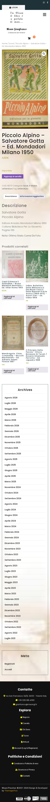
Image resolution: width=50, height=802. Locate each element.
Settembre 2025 (13, 453)
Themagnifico (11, 791)
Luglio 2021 (10, 638)
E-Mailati (33, 185)
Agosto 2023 (11, 565)
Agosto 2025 (11, 459)
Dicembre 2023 (12, 543)
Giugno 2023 (11, 576)
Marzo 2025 (10, 481)
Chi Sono (26, 729)
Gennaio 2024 (12, 537)
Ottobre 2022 (11, 621)
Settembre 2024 (13, 498)
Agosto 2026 (11, 397)
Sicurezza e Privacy (26, 770)
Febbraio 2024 (12, 532)
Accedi (8, 669)
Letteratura (7, 188)
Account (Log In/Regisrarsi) (26, 748)
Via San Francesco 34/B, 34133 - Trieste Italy (26, 696)
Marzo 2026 (10, 420)
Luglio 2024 (10, 509)
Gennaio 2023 (12, 604)
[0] (29, 38)
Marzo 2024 (10, 526)
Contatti (26, 776)
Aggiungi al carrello (12, 176)
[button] (44, 53)
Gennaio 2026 (12, 431)
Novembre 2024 (13, 487)
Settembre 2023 (13, 560)
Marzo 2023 (10, 593)
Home (4, 43)
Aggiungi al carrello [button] (9, 297)
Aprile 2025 (10, 476)
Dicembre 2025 (12, 436)
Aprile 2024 (10, 520)
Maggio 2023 (11, 582)
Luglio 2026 (10, 403)
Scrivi (26, 736)
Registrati (10, 663)
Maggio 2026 (11, 408)
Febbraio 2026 (12, 425)
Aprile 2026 (10, 414)
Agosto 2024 (11, 504)
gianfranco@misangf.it (26, 704)
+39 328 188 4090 (26, 700)
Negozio (26, 717)
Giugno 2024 (11, 515)
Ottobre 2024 (11, 492)
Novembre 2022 (13, 616)
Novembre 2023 (13, 548)
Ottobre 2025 (11, 448)
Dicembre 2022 (12, 610)
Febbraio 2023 (12, 599)
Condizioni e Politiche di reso (25, 763)
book (11, 43)
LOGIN (15, 7)
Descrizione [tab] (11, 196)
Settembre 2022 (13, 627)
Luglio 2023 (10, 571)
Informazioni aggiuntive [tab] (32, 196)
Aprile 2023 (10, 588)
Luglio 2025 (10, 464)
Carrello (26, 723)
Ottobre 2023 (11, 554)
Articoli (26, 742)
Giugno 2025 (11, 470)
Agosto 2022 (11, 632)
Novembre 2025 (13, 442)
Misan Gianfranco (17, 29)
